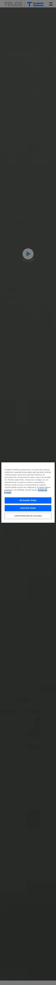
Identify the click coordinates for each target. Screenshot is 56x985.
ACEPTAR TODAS (28, 508)
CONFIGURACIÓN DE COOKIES (28, 516)
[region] (28, 492)
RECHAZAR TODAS (28, 500)
